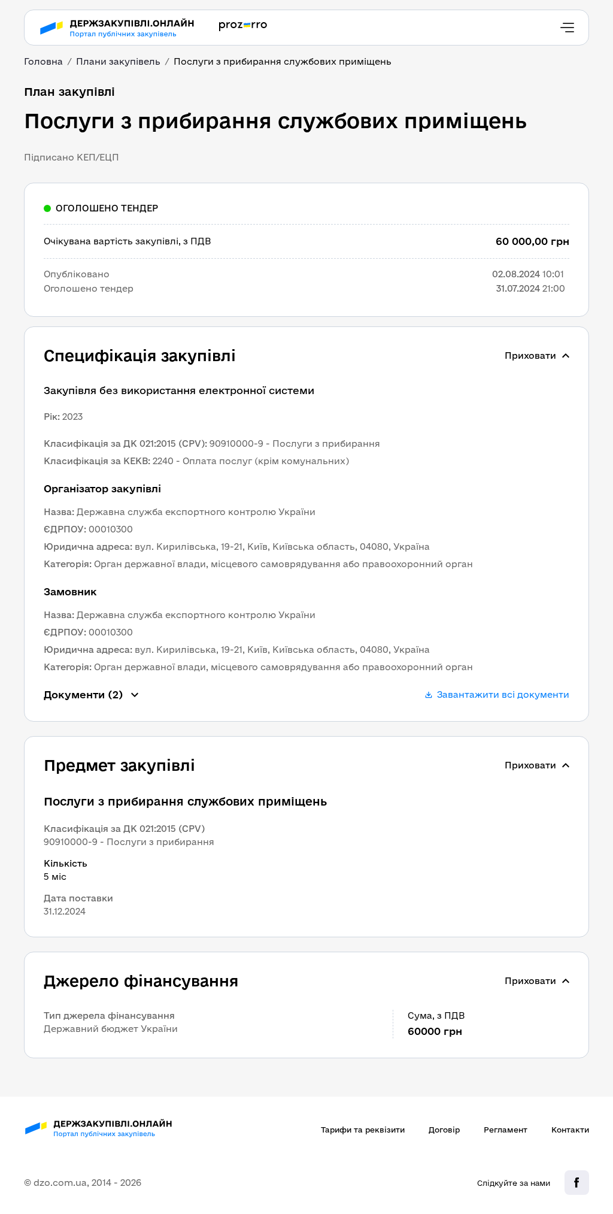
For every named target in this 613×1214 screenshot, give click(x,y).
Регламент (505, 1129)
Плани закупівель (118, 61)
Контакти (570, 1129)
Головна (43, 61)
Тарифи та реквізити (363, 1129)
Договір (444, 1129)
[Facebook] (577, 1182)
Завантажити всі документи (503, 694)
